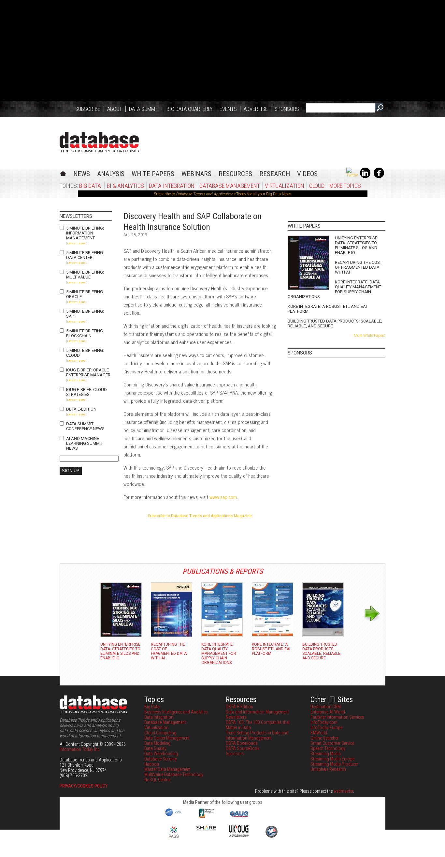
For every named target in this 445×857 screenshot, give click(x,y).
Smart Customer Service (332, 743)
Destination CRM (325, 706)
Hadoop (151, 764)
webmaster (343, 791)
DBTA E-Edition (81, 409)
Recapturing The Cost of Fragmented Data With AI (358, 267)
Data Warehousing (161, 753)
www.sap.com (223, 497)
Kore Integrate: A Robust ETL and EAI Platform (327, 309)
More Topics (345, 185)
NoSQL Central (157, 779)
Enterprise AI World (327, 711)
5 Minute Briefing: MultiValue (85, 274)
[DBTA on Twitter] (352, 175)
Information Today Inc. (80, 749)
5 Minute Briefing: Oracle (85, 294)
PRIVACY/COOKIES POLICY (84, 786)
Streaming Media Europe (332, 758)
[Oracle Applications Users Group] (239, 817)
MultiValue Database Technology (173, 774)
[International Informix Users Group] (206, 817)
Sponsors (287, 109)
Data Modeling (157, 743)
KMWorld (318, 732)
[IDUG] (174, 815)
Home (63, 172)
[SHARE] (206, 829)
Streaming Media (325, 753)
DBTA (99, 142)
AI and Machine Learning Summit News (84, 443)
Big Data (90, 185)
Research (274, 174)
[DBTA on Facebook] (379, 176)
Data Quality (155, 748)
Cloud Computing (160, 732)
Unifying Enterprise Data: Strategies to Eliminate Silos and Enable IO (356, 245)
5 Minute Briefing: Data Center (85, 255)
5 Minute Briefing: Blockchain (85, 333)
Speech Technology (327, 748)
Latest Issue (76, 243)
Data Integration (171, 185)
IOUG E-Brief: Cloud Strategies (86, 392)
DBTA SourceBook (242, 748)
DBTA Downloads (242, 743)
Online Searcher (324, 738)
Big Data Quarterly (189, 109)
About (114, 109)
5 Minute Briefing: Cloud (85, 353)
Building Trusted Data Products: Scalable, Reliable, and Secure (335, 323)
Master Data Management (167, 769)
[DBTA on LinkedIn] (365, 176)
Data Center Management (167, 738)
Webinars (196, 174)
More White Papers (369, 335)
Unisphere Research (328, 769)
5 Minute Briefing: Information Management (85, 233)
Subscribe (87, 109)
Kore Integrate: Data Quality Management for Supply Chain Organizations (334, 289)
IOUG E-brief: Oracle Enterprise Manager (88, 372)
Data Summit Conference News (85, 426)
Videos (307, 174)
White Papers (153, 174)
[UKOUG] (239, 835)
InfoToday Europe (326, 727)
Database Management (229, 185)
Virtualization (284, 185)
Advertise (256, 109)
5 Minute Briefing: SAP (85, 314)
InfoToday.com (323, 722)
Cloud (316, 185)
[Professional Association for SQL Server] (173, 838)
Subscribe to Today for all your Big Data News (222, 194)
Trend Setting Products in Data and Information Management (257, 735)
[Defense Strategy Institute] (271, 836)
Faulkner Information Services (337, 717)
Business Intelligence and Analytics (176, 711)
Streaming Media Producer (334, 764)
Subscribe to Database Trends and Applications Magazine (200, 516)
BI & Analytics (125, 185)
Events (228, 109)
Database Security (160, 758)
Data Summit (144, 109)
